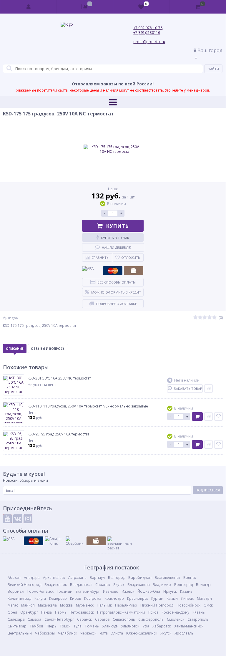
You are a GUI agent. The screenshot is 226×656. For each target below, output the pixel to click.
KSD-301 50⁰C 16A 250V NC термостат (59, 378)
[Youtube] (7, 518)
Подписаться (208, 490)
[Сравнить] (208, 388)
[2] (200, 317)
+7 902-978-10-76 (147, 27)
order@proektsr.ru (149, 41)
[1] (195, 317)
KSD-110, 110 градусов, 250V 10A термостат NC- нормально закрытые (88, 406)
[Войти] (28, 7)
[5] (214, 317)
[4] (209, 317)
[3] (204, 317)
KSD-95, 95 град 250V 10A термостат (58, 434)
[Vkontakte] (17, 518)
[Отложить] (218, 416)
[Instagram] (28, 518)
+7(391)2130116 (146, 32)
